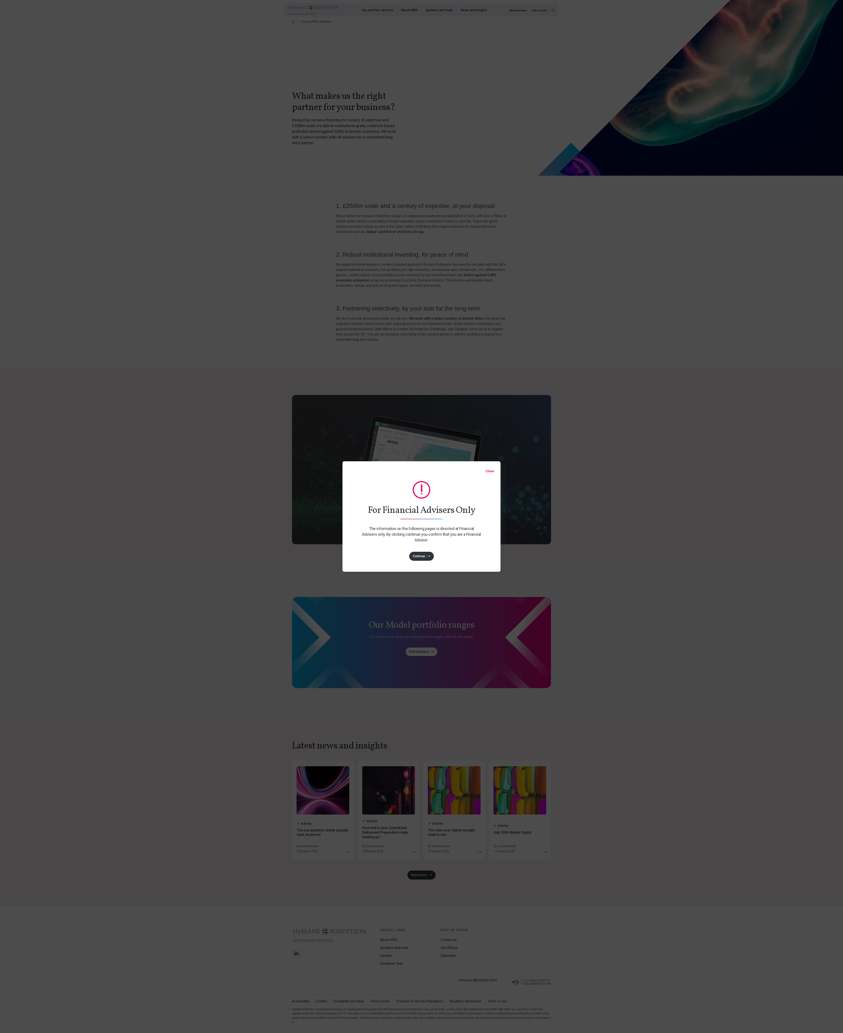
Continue (419, 556)
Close (490, 471)
